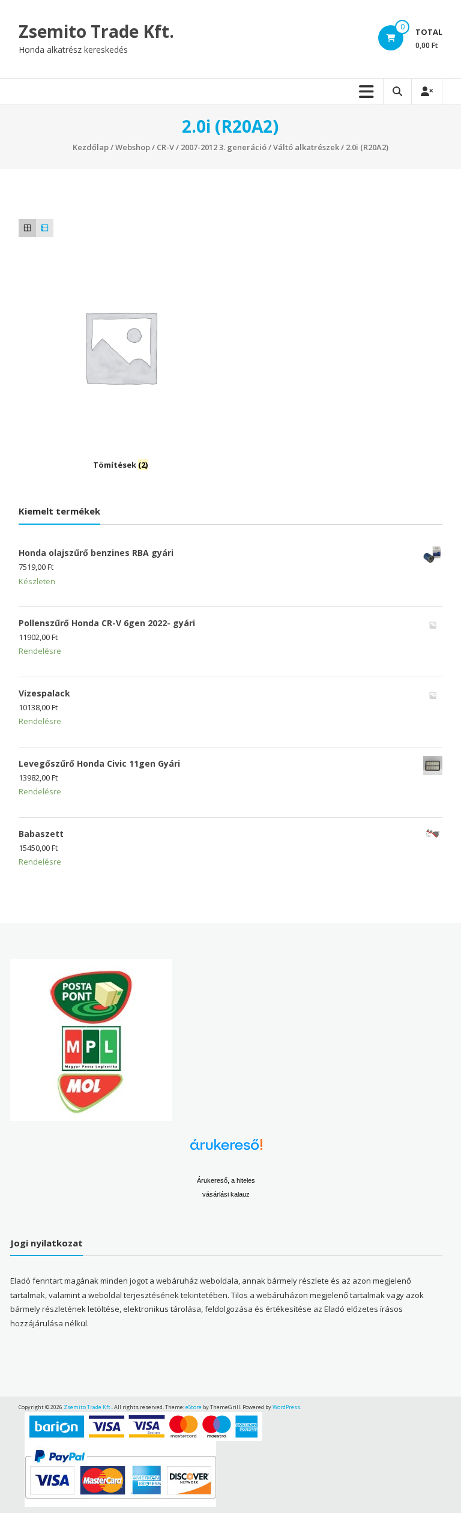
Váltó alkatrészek (306, 147)
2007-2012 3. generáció (224, 147)
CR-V (165, 147)
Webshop (132, 147)
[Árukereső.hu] (226, 1149)
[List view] (44, 228)
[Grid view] (27, 228)
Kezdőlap (91, 147)
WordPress (286, 1407)
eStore (193, 1407)
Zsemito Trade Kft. (96, 31)
